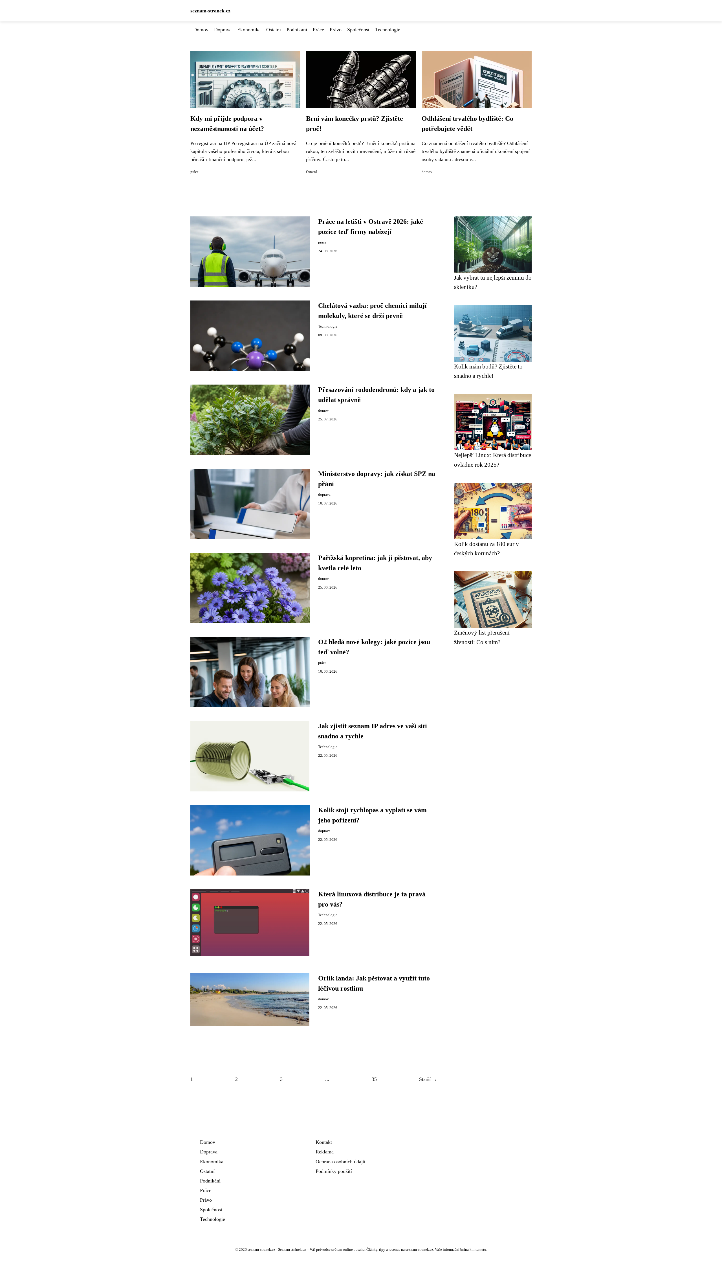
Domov (200, 29)
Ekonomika (249, 29)
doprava (324, 495)
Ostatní (273, 29)
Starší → (428, 1079)
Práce (318, 29)
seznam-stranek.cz (210, 11)
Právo (336, 29)
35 (374, 1079)
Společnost (358, 29)
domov (427, 172)
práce (194, 172)
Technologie (387, 29)
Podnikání (297, 29)
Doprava (223, 29)
